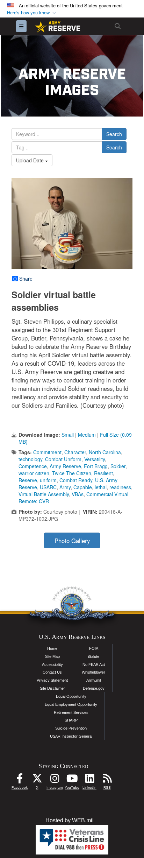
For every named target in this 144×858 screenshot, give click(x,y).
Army (65, 487)
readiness (120, 487)
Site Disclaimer (52, 688)
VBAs (78, 494)
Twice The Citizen (71, 473)
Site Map (52, 656)
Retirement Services (71, 712)
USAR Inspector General (71, 736)
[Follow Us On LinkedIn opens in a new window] (89, 780)
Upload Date (30, 160)
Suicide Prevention (71, 728)
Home (52, 648)
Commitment (47, 452)
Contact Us (52, 672)
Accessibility (52, 664)
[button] (32, 12)
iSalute (93, 656)
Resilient (103, 473)
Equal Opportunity (71, 696)
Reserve (28, 480)
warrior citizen (34, 473)
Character (75, 452)
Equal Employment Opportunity (71, 704)
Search (114, 134)
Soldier (117, 466)
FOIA (93, 648)
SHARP (71, 720)
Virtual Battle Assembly (44, 494)
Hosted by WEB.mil (69, 820)
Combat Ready (75, 480)
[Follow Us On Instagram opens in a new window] (54, 780)
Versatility (94, 459)
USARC (48, 487)
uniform (48, 480)
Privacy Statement (52, 680)
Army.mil (93, 680)
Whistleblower (93, 672)
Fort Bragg (96, 466)
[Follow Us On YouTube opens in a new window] (72, 780)
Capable (82, 487)
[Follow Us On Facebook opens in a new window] (19, 780)
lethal (101, 487)
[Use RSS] (107, 780)
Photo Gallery (72, 540)
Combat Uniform (63, 459)
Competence (33, 466)
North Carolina (105, 452)
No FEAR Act (93, 664)
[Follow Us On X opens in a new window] (37, 780)
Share (26, 278)
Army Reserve (65, 466)
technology (30, 459)
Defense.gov (94, 688)
